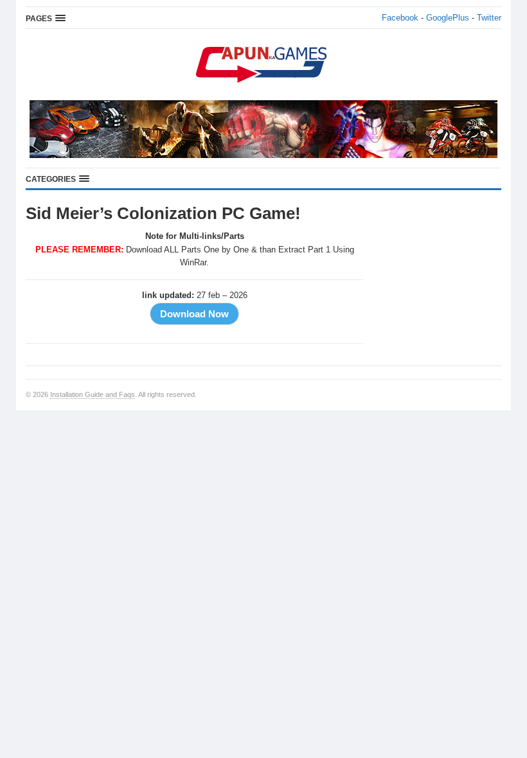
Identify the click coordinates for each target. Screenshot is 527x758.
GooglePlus (447, 17)
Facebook (400, 17)
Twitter (489, 17)
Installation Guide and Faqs (92, 394)
